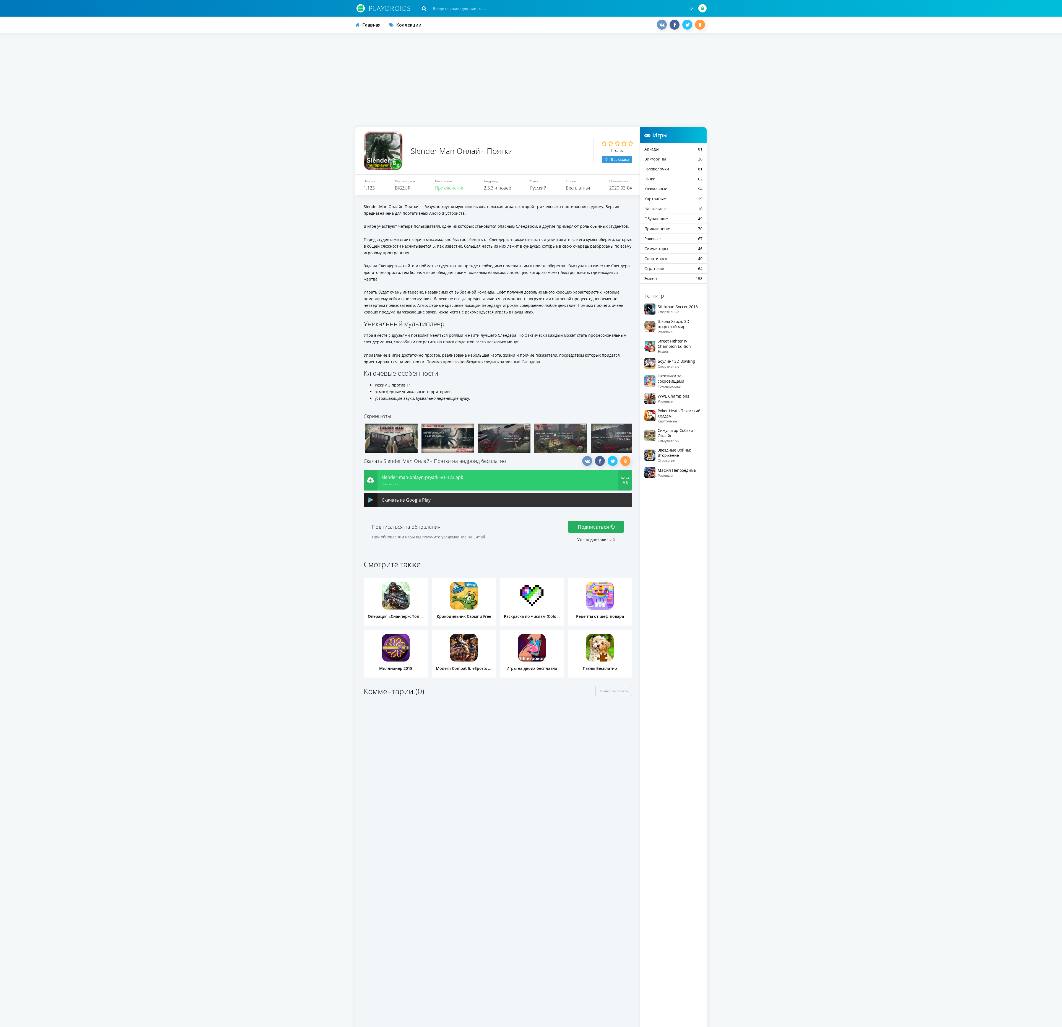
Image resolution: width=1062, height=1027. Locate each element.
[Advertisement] (531, 80)
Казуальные (673, 188)
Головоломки (673, 169)
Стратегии (673, 268)
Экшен (673, 278)
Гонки (673, 178)
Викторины (673, 159)
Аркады (673, 149)
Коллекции (408, 25)
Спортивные (673, 258)
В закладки (620, 159)
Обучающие (673, 218)
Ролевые (673, 238)
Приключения (449, 188)
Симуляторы (673, 248)
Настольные (673, 208)
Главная (371, 25)
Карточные (673, 198)
